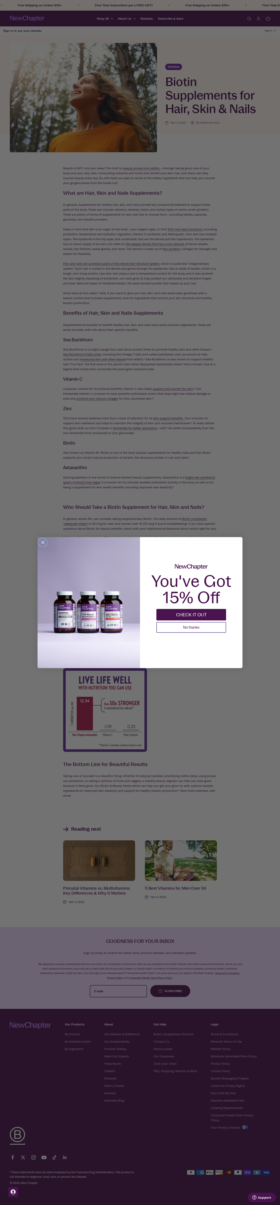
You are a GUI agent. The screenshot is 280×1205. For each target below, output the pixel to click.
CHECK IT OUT (191, 614)
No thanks (191, 627)
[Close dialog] (43, 542)
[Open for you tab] (13, 1192)
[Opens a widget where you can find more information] (262, 1198)
